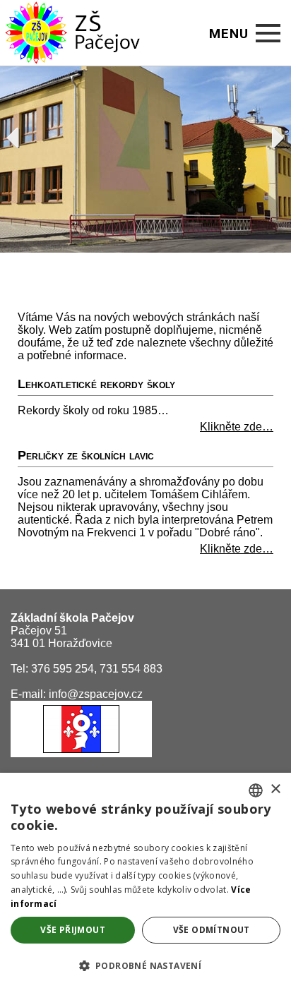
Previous (20, 134)
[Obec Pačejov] (81, 753)
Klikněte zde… (236, 427)
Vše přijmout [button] (72, 930)
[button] (145, 965)
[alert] (145, 880)
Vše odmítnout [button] (211, 930)
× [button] (275, 789)
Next (271, 134)
